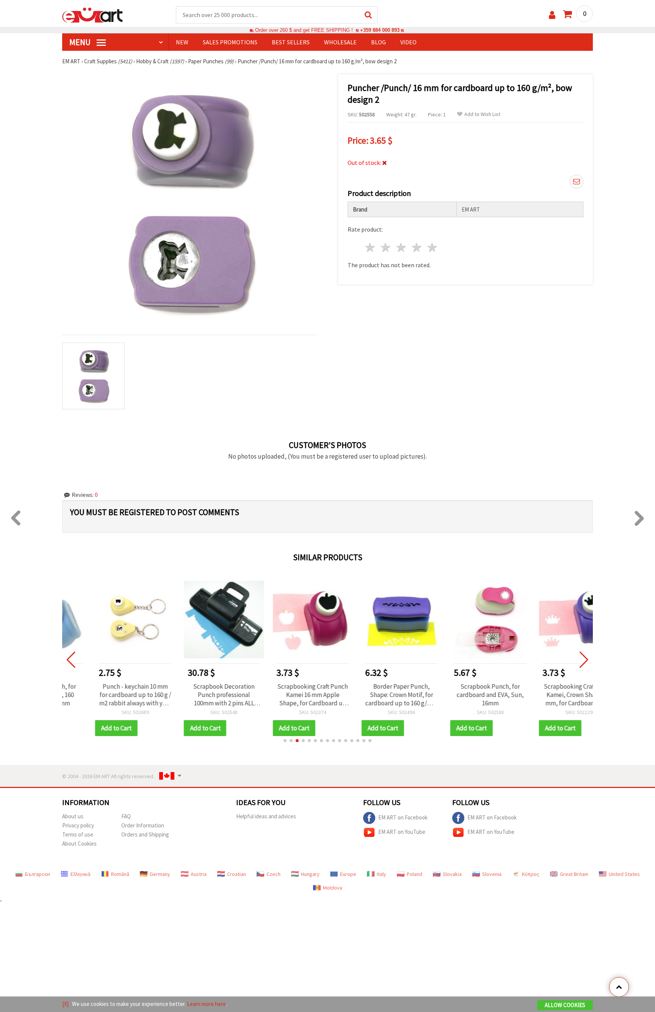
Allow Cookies (565, 1005)
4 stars (417, 247)
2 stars (386, 247)
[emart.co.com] (92, 14)
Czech (273, 874)
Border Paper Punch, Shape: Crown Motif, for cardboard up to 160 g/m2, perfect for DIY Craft (372, 694)
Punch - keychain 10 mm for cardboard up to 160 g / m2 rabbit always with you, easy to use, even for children (105, 694)
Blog (378, 42)
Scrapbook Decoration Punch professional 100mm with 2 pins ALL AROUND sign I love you (194, 694)
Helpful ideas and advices (266, 816)
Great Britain (574, 874)
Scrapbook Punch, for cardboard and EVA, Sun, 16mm (460, 694)
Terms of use (77, 834)
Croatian (236, 874)
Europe (348, 874)
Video (408, 42)
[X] (65, 1003)
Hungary (310, 874)
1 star (370, 247)
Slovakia (452, 874)
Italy (381, 874)
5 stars (432, 247)
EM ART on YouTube (401, 831)
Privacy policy (78, 825)
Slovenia (491, 874)
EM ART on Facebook (403, 817)
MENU (80, 42)
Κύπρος (530, 874)
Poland (414, 874)
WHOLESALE (340, 42)
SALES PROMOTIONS (230, 42)
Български (37, 874)
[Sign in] (552, 15)
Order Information (142, 825)
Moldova (332, 887)
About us (72, 816)
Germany (160, 874)
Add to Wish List (482, 114)
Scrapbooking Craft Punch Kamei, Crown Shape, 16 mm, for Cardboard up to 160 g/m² (549, 694)
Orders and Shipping (145, 834)
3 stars (401, 247)
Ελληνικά (81, 874)
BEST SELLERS (291, 42)
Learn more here (206, 1003)
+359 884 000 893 (380, 30)
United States (624, 874)
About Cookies (79, 843)
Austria (199, 874)
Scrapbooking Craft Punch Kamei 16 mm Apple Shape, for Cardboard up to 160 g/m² (283, 694)
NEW (182, 42)
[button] (285, 740)
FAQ (126, 816)
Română (120, 874)
